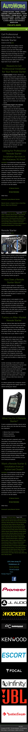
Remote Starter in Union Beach (14, 225)
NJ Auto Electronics (14, 192)
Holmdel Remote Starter (6, 526)
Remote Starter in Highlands (16, 216)
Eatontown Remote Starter (7, 522)
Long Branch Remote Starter (7, 529)
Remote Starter (9, 230)
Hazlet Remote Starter (6, 524)
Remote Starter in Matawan (10, 220)
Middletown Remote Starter (19, 531)
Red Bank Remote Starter (14, 535)
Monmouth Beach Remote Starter (9, 533)
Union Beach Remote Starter (15, 552)
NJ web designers (15, 728)
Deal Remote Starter (21, 520)
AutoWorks (4, 162)
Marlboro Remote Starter (20, 529)
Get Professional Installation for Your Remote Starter (11, 37)
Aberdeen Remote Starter (7, 519)
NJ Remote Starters (14, 188)
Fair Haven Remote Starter (20, 522)
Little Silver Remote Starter (18, 527)
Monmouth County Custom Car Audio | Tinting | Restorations (14, 6)
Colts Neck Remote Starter (11, 520)
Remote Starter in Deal (16, 214)
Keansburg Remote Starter (19, 526)
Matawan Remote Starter (7, 531)
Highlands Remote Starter (18, 524)
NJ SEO (8, 728)
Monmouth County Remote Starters (10, 199)
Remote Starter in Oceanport (11, 223)
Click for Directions (14, 567)
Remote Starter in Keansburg (8, 218)
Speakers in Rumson (13, 551)
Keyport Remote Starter (6, 527)
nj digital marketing (18, 730)
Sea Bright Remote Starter (14, 549)
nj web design (10, 730)
